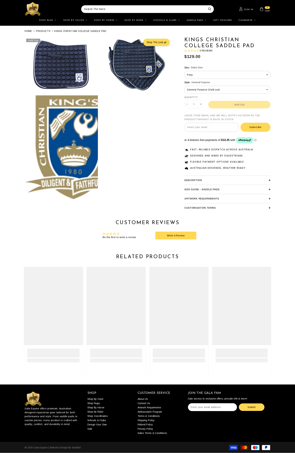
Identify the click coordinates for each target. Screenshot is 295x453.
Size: (193, 67)
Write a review (176, 235)
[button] (191, 50)
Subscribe (255, 127)
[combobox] (143, 9)
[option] (61, 64)
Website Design (59, 447)
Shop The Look (155, 42)
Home (28, 31)
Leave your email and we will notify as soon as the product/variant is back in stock (222, 117)
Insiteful (76, 447)
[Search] (147, 9)
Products (43, 31)
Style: (197, 82)
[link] (53, 353)
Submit (252, 407)
